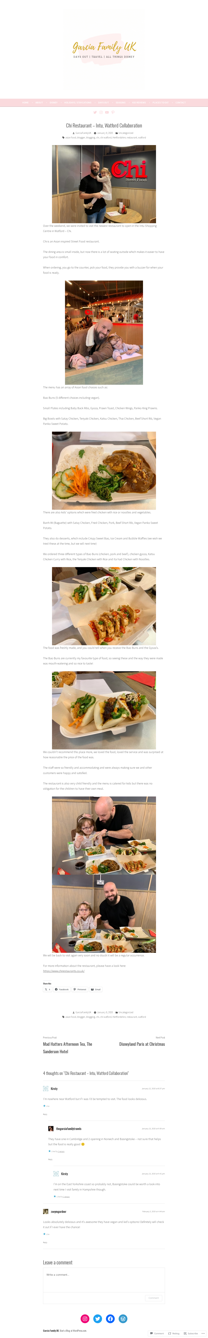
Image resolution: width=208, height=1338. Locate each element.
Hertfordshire (119, 137)
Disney (54, 102)
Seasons (120, 102)
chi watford (105, 137)
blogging (90, 137)
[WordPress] (123, 1318)
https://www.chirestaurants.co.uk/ (63, 971)
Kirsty (54, 1088)
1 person (61, 1151)
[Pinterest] (112, 112)
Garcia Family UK (51, 1330)
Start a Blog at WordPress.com (73, 1330)
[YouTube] (107, 112)
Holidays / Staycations (77, 102)
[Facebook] (110, 1318)
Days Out (103, 102)
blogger (81, 137)
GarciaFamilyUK (83, 132)
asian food (70, 137)
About (39, 102)
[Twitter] (95, 112)
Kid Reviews (139, 102)
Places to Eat (161, 102)
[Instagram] (101, 112)
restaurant (132, 137)
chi (97, 137)
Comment (154, 1297)
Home (25, 102)
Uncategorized (126, 132)
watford (142, 137)
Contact (181, 102)
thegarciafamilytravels (68, 1129)
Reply (45, 1114)
